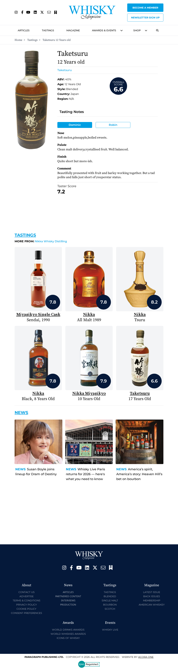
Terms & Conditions (26, 600)
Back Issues (151, 596)
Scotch (110, 608)
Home (18, 40)
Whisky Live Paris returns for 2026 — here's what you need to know (85, 474)
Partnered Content (68, 596)
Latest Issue (151, 592)
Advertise (26, 596)
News (20, 469)
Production (68, 604)
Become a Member (145, 7)
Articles (24, 30)
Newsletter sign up (145, 17)
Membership (151, 600)
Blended (110, 596)
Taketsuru (64, 70)
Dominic (75, 125)
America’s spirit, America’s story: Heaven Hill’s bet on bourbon (139, 474)
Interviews (68, 600)
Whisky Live (110, 629)
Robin (113, 125)
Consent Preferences (26, 613)
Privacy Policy (26, 604)
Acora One (145, 657)
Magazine (73, 30)
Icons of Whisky (68, 638)
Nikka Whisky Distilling (41, 241)
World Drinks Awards (68, 629)
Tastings (48, 30)
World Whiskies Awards (68, 633)
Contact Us (26, 592)
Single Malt (110, 600)
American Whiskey (152, 604)
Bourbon (110, 604)
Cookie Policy (26, 608)
